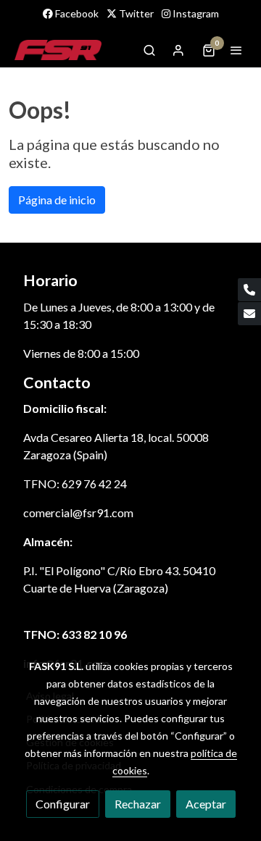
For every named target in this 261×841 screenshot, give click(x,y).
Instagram (194, 13)
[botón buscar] (149, 50)
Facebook (76, 13)
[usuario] (178, 50)
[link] (58, 50)
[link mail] (249, 313)
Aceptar (206, 804)
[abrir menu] (236, 50)
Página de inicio (57, 199)
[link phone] (249, 289)
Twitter (135, 13)
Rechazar (138, 804)
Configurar (63, 804)
